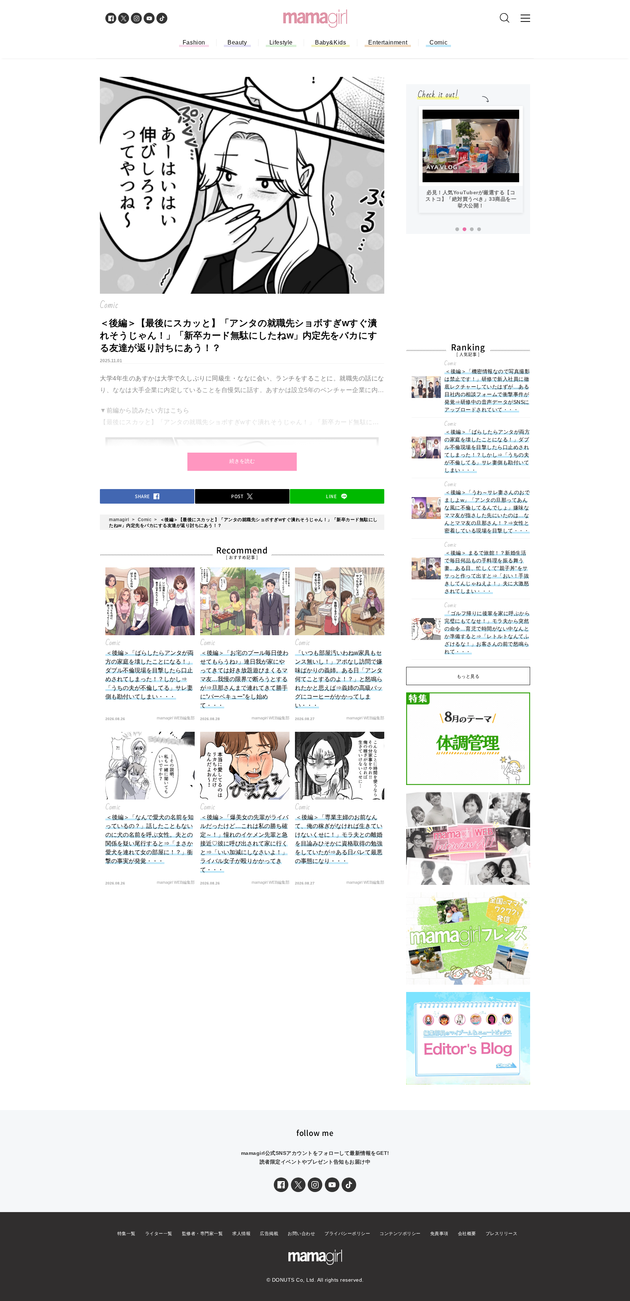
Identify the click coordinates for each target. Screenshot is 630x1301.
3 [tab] (471, 229)
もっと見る (468, 676)
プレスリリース (502, 1233)
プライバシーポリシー (347, 1233)
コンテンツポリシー (400, 1233)
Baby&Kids (330, 42)
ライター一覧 (158, 1233)
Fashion (194, 42)
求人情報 (241, 1233)
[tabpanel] (471, 159)
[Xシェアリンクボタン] (298, 1184)
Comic (438, 42)
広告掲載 (269, 1233)
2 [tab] (464, 229)
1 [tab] (457, 229)
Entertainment (387, 42)
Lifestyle (281, 42)
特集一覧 (126, 1233)
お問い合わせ (301, 1233)
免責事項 (439, 1233)
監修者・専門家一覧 (202, 1233)
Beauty (237, 42)
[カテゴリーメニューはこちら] (525, 18)
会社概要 (467, 1233)
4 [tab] (479, 229)
